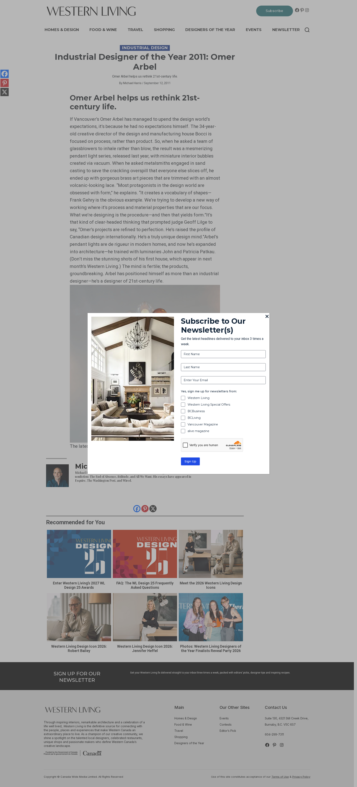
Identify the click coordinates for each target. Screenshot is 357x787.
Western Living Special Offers (209, 404)
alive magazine (198, 431)
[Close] (266, 316)
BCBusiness (196, 411)
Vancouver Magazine (203, 424)
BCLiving (194, 418)
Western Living (198, 398)
